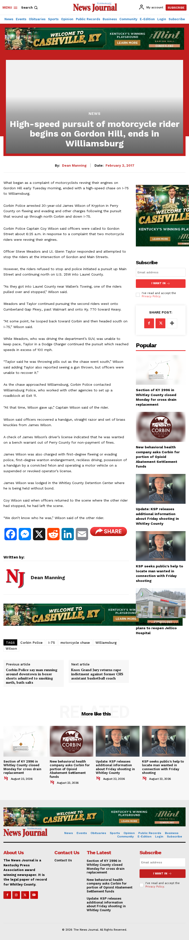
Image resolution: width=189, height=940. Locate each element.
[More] (172, 323)
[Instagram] (16, 895)
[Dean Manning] (15, 578)
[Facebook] (149, 323)
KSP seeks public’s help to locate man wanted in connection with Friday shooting (163, 767)
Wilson (11, 648)
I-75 (51, 642)
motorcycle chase (75, 642)
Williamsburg (106, 642)
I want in (158, 283)
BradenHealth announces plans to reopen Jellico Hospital (158, 628)
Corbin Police (31, 642)
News (95, 114)
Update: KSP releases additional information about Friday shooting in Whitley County (115, 767)
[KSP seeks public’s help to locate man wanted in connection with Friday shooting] (161, 546)
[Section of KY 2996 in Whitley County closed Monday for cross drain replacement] (161, 370)
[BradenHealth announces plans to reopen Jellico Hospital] (161, 603)
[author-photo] (6, 778)
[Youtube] (34, 895)
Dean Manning (74, 165)
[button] (30, 7)
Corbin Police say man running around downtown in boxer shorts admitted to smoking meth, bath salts (31, 676)
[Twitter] (160, 323)
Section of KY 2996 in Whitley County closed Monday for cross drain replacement (22, 767)
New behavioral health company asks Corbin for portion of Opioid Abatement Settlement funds (158, 456)
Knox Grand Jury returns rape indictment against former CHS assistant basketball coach (97, 674)
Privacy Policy (151, 296)
